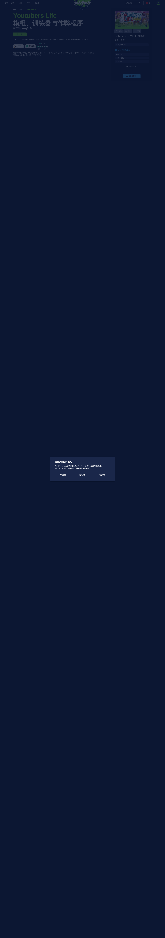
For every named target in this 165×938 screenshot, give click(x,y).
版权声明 (87, 468)
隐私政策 (80, 468)
